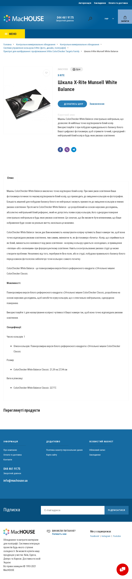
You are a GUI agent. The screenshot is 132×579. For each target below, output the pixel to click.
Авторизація (85, 3)
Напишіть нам (59, 534)
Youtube (117, 536)
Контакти (7, 459)
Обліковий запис (97, 450)
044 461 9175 (65, 17)
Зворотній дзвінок (65, 20)
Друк (77, 69)
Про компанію (10, 450)
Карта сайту (51, 454)
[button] (60, 149)
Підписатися (116, 510)
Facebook (94, 536)
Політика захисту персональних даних (64, 450)
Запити (125, 21)
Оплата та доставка (118, 3)
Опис (10, 178)
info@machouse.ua (15, 480)
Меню (12, 34)
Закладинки (100, 3)
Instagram (106, 536)
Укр (106, 19)
